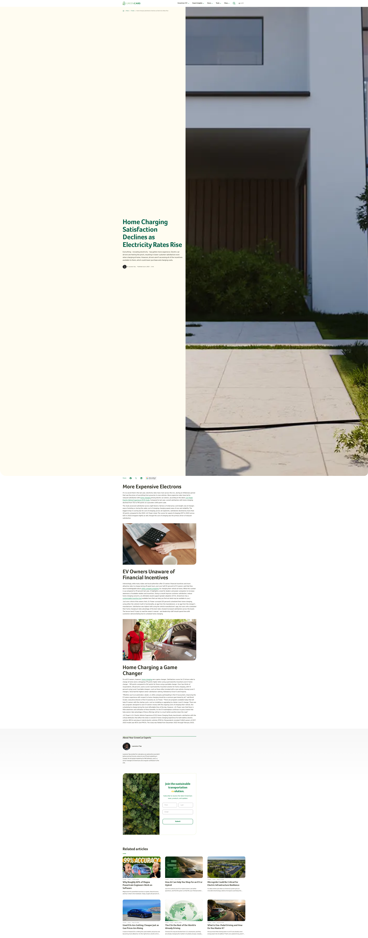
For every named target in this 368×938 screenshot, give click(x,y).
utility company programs (150, 589)
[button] (183, 3)
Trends (132, 10)
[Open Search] (234, 3)
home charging (145, 498)
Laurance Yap (132, 266)
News (127, 10)
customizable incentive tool (132, 598)
